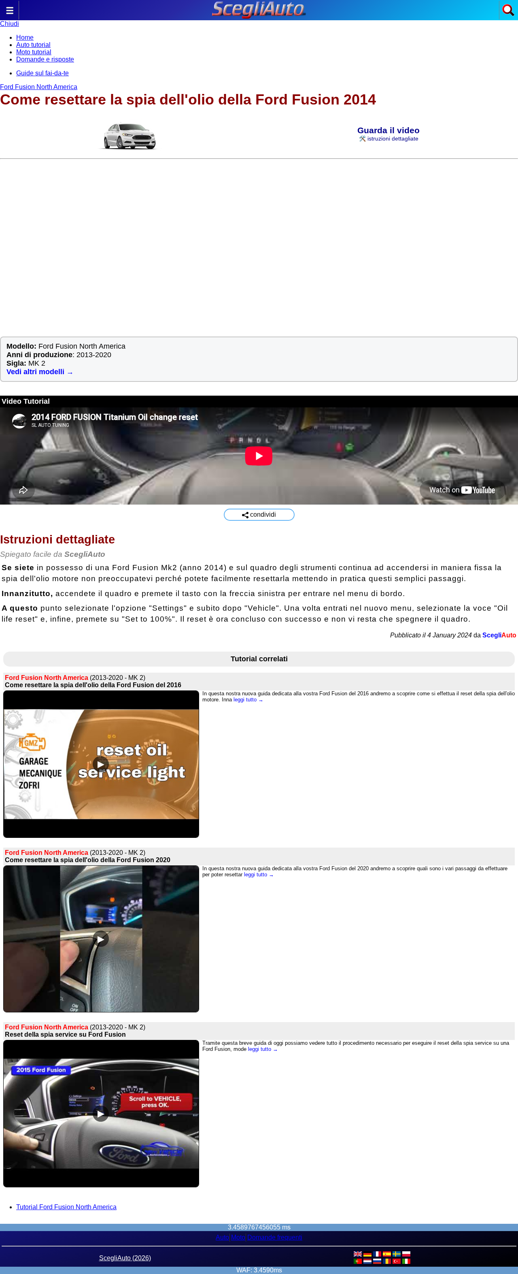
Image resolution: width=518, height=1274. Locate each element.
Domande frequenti (274, 1237)
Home (25, 37)
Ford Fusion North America (38, 86)
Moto (238, 1237)
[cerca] (508, 14)
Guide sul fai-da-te (42, 73)
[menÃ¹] (9, 14)
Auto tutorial (33, 44)
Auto (222, 1237)
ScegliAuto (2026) (125, 1258)
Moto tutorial (33, 52)
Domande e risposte (45, 59)
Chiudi (9, 23)
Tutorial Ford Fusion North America (66, 1207)
